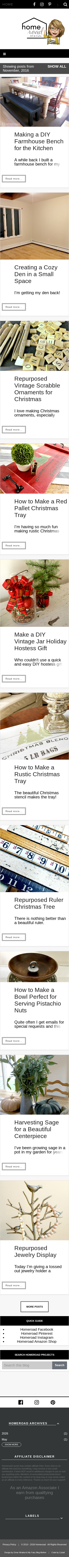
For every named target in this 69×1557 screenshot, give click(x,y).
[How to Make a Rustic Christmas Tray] (34, 758)
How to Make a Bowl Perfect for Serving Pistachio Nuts (37, 1000)
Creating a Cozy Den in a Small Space (36, 274)
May (4, 1439)
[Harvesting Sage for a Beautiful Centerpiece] (34, 1113)
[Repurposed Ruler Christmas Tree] (34, 891)
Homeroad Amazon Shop (36, 1341)
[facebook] (34, 4)
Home (7, 4)
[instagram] (41, 4)
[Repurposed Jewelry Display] (34, 1239)
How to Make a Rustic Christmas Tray (37, 774)
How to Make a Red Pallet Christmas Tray (40, 508)
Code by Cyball (58, 1552)
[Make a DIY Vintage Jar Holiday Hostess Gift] (34, 625)
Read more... (13, 178)
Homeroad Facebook (36, 1329)
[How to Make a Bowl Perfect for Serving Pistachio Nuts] (34, 981)
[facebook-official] (21, 1402)
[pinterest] (53, 1402)
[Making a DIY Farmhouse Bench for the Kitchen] (34, 125)
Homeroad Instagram (36, 1337)
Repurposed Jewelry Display (35, 1251)
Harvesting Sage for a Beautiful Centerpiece (36, 1129)
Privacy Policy (9, 1544)
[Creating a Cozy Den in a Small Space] (34, 258)
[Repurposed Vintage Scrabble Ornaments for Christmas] (34, 370)
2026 (5, 1433)
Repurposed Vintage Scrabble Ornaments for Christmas (37, 388)
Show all (57, 66)
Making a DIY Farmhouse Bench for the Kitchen (39, 141)
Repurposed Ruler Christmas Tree (38, 903)
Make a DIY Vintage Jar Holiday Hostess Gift (40, 641)
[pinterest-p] (50, 4)
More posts (34, 1306)
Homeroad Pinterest (37, 1333)
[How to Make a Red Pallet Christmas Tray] (34, 492)
